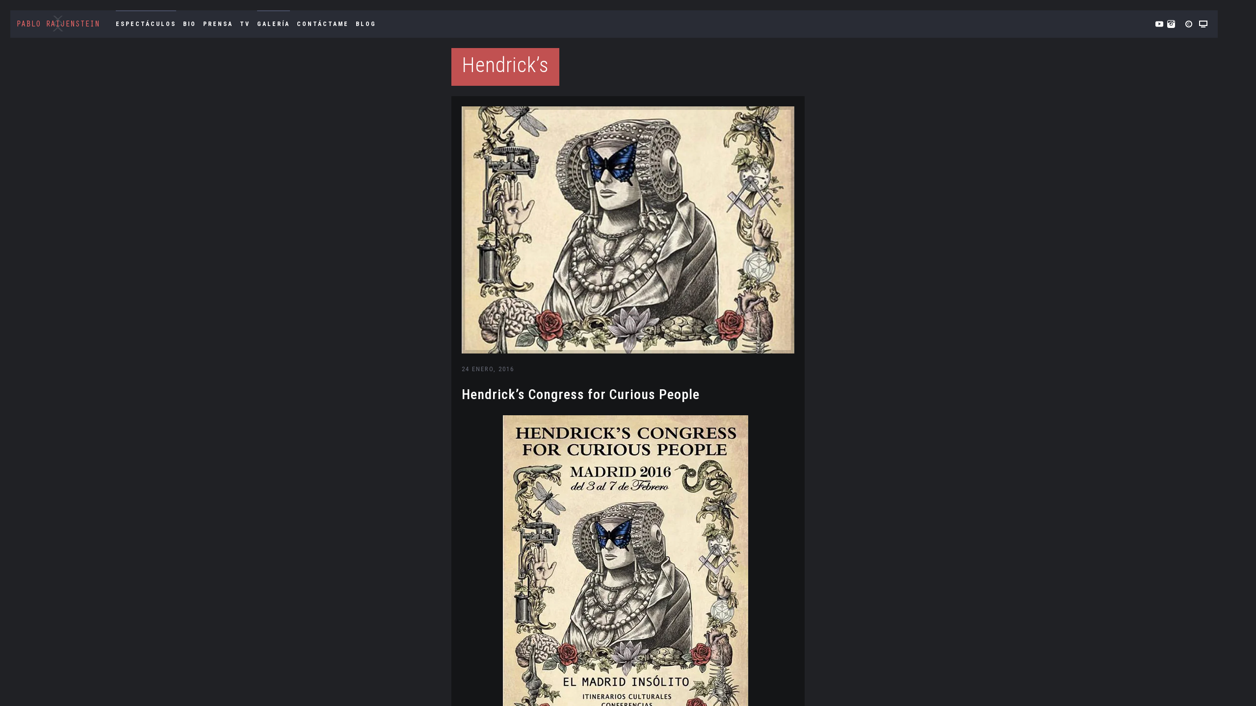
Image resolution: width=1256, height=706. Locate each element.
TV (245, 24)
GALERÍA (273, 24)
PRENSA (218, 24)
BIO (189, 24)
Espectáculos (146, 24)
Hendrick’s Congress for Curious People (581, 394)
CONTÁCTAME (323, 24)
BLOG (366, 24)
